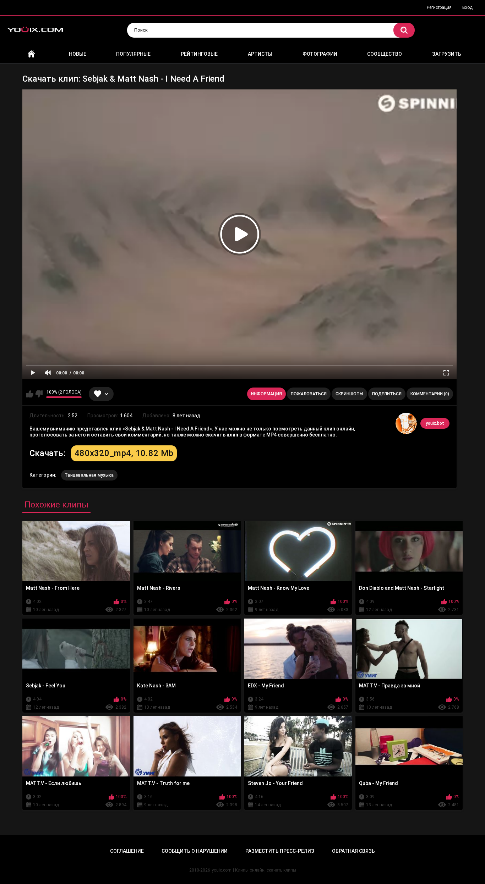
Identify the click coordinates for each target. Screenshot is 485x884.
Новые (77, 54)
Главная (31, 54)
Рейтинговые (199, 54)
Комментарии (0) (429, 393)
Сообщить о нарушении (195, 851)
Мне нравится (29, 393)
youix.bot (435, 423)
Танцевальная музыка (89, 475)
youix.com (221, 870)
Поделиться (387, 393)
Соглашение (127, 851)
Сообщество (384, 54)
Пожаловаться (309, 393)
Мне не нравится (39, 393)
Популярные (133, 54)
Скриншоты (349, 393)
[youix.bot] (406, 423)
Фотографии (320, 54)
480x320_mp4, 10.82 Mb (124, 453)
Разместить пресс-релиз (279, 851)
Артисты (260, 54)
